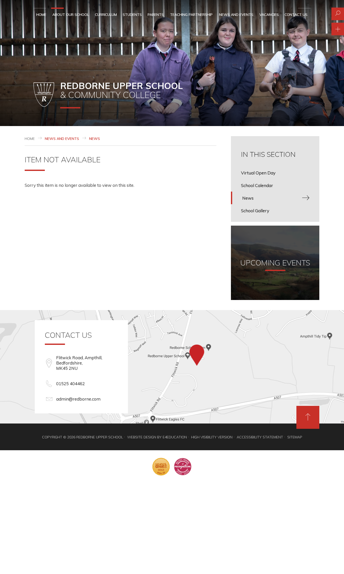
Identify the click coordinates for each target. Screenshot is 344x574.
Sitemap (294, 437)
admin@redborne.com (78, 399)
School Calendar (257, 185)
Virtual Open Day (258, 172)
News (94, 138)
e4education (175, 437)
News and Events (62, 138)
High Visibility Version (211, 437)
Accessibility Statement (260, 437)
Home (30, 138)
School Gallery (255, 210)
